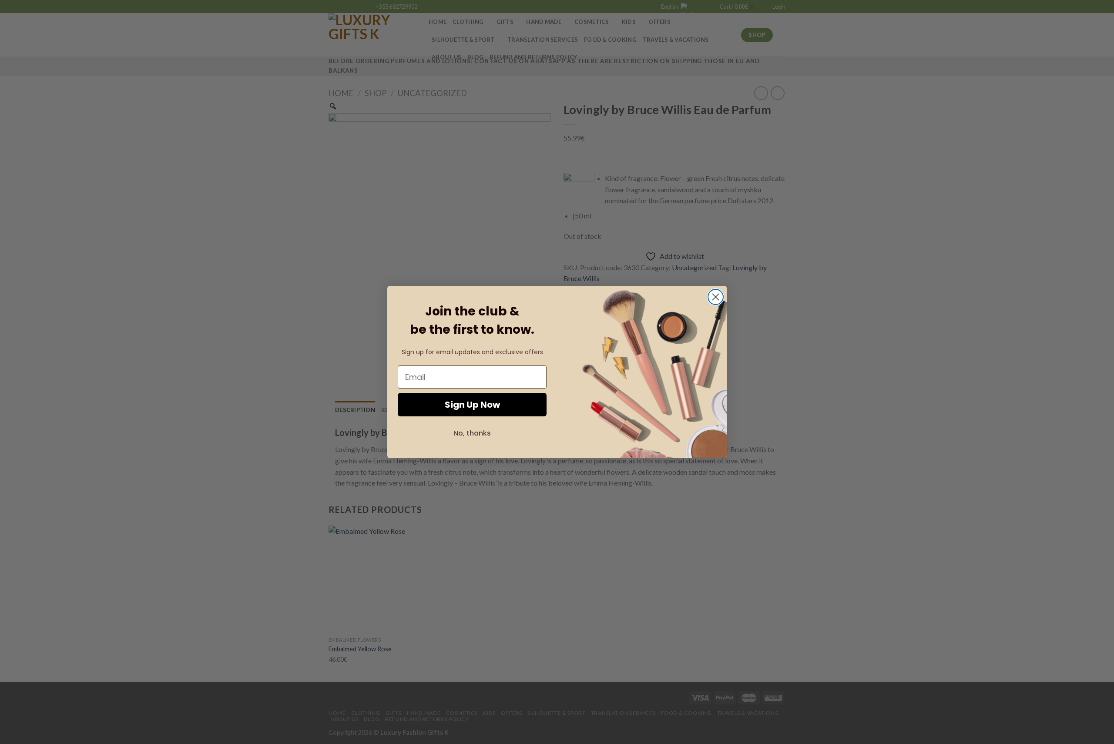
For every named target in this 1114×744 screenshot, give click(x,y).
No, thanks (472, 433)
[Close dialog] (715, 297)
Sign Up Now (472, 405)
